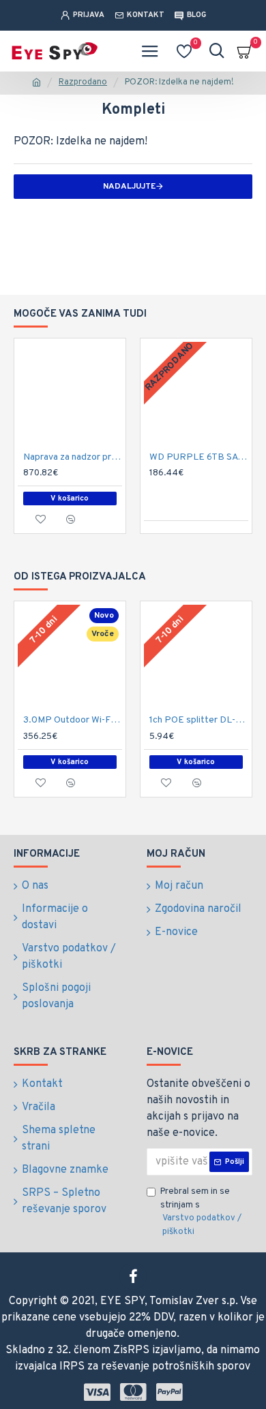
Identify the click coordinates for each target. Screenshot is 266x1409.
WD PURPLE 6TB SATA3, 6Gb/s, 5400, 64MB (198, 457)
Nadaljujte (129, 186)
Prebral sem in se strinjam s (200, 1211)
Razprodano (83, 82)
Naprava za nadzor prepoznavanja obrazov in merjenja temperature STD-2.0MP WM (72, 457)
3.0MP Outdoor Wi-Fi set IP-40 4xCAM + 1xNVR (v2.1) (72, 720)
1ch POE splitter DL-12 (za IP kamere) (198, 720)
